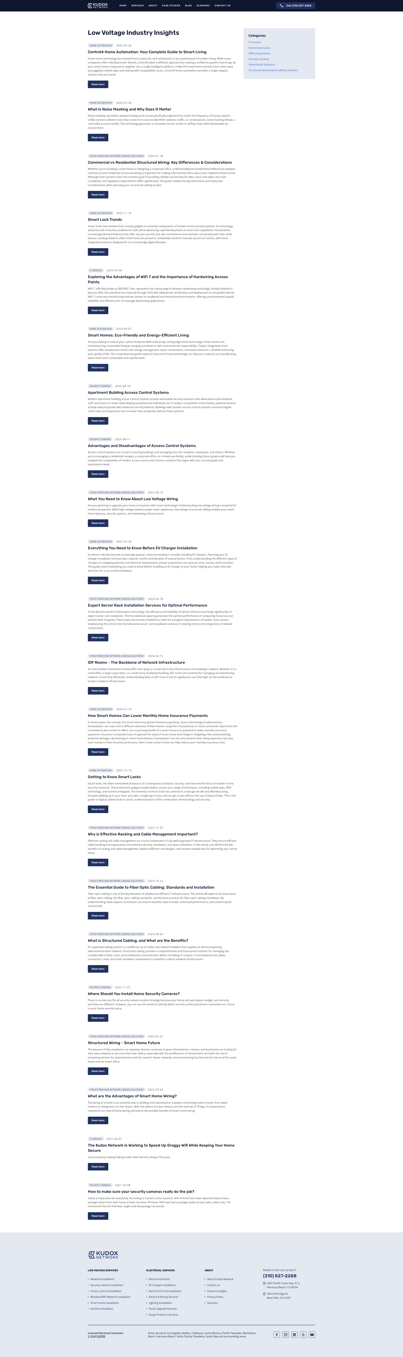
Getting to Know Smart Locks (114, 777)
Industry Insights (217, 1291)
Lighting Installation (160, 1303)
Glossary (203, 5)
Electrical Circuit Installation (165, 1291)
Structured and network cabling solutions (273, 70)
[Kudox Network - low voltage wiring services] (97, 5)
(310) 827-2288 (280, 1276)
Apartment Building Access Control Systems (128, 392)
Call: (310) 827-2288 (298, 5)
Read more (98, 84)
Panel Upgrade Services (163, 1308)
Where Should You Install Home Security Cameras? (134, 994)
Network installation (102, 1279)
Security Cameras (259, 59)
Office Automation (259, 53)
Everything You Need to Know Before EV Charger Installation (142, 548)
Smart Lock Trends (105, 219)
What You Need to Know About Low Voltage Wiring (133, 499)
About (153, 5)
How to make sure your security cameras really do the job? (141, 1191)
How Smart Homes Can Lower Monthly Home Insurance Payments (148, 715)
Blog (188, 5)
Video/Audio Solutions (262, 64)
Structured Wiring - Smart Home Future (124, 1043)
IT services (255, 42)
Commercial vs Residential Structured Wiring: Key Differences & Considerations (160, 162)
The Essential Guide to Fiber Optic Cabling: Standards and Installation (151, 887)
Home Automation (260, 48)
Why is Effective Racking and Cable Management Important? (143, 834)
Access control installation (106, 1291)
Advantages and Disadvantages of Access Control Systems (142, 446)
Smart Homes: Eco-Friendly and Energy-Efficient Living (138, 335)
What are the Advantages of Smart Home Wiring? (132, 1096)
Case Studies (171, 5)
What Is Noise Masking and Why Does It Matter (129, 109)
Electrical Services (159, 1279)
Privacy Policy (215, 1297)
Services (137, 5)
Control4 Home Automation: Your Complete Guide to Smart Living (147, 52)
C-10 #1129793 (96, 1336)
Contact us (223, 5)
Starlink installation (101, 1308)
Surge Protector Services (163, 1314)
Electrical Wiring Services (163, 1297)
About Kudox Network (220, 1279)
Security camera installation (106, 1285)
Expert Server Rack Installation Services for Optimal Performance (147, 605)
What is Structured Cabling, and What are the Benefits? (138, 940)
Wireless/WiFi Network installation (110, 1297)
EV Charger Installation (162, 1285)
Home (123, 5)
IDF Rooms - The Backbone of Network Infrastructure (136, 662)
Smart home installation (104, 1303)
